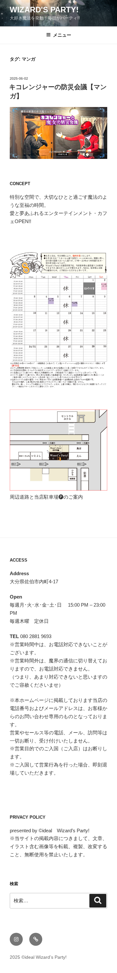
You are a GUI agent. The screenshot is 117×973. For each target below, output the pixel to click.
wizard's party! (44, 9)
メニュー (62, 35)
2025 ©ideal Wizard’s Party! (38, 957)
